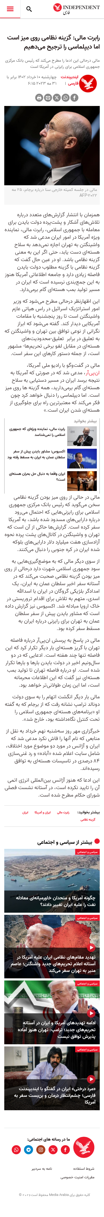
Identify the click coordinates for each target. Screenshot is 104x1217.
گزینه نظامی (88, 819)
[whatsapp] (16, 1149)
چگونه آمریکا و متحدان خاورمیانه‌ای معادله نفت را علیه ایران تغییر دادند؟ (55, 901)
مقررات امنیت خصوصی (77, 1177)
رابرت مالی (63, 812)
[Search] (29, 9)
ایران (25, 812)
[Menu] (10, 9)
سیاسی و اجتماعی (56, 842)
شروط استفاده (83, 1169)
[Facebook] (74, 98)
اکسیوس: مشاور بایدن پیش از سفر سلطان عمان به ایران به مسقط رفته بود (36, 454)
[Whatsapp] (66, 98)
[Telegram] (28, 1149)
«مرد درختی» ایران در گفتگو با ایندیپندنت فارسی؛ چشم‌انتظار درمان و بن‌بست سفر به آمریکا (54, 1096)
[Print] (39, 98)
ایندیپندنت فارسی (69, 80)
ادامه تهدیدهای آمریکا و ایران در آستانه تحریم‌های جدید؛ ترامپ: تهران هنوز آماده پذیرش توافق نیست (56, 1030)
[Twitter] (57, 98)
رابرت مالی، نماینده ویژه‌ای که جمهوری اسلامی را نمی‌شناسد (37, 432)
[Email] (48, 98)
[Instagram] (40, 1149)
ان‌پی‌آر (93, 373)
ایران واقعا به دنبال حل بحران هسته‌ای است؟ (37, 477)
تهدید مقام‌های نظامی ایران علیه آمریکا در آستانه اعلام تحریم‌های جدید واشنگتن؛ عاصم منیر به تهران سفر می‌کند (53, 964)
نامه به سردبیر (41, 1169)
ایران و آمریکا (43, 812)
